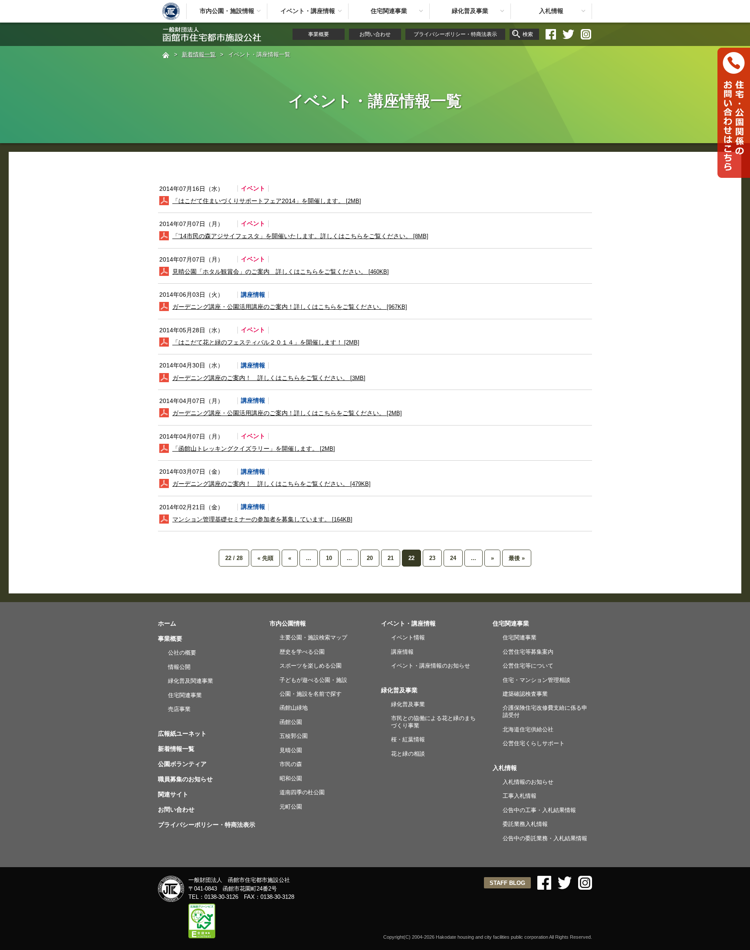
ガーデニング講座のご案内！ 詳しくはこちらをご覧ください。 (268, 377)
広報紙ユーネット (182, 733)
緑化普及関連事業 (190, 681)
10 (329, 558)
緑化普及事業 (470, 11)
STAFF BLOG (507, 883)
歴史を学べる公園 (302, 652)
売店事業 (179, 709)
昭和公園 (291, 778)
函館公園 (291, 722)
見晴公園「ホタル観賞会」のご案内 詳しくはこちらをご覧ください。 (280, 271)
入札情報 (551, 11)
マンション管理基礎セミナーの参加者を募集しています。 (262, 519)
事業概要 (318, 34)
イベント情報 (408, 637)
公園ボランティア (182, 763)
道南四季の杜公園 (302, 792)
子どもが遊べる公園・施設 (313, 680)
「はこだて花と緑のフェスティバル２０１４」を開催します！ (265, 342)
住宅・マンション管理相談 (536, 680)
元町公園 (291, 806)
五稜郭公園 (294, 736)
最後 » (517, 558)
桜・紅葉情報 (408, 739)
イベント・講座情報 (307, 11)
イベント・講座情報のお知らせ (430, 665)
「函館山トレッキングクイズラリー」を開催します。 (253, 448)
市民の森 (291, 764)
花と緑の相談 (408, 753)
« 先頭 (265, 558)
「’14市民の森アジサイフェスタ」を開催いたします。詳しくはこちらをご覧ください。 (300, 236)
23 (432, 558)
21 (391, 558)
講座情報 (402, 652)
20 (370, 558)
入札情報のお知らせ (528, 782)
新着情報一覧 (199, 54)
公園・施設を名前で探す (311, 694)
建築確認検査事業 (525, 694)
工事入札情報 (519, 796)
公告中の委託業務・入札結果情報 (545, 838)
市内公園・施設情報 (227, 11)
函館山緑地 (294, 707)
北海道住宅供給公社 (528, 729)
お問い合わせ (375, 34)
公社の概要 (182, 652)
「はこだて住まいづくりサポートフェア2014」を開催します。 (266, 200)
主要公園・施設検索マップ (313, 637)
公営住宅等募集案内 (528, 652)
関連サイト (173, 794)
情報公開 (179, 667)
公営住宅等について (528, 665)
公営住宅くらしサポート (534, 743)
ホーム (167, 623)
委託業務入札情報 (525, 824)
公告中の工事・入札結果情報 (539, 810)
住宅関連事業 (389, 11)
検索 (528, 34)
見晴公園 (291, 750)
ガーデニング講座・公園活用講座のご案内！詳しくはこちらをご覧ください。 (289, 306)
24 (453, 558)
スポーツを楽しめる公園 (311, 665)
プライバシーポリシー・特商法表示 (455, 34)
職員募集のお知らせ (185, 779)
